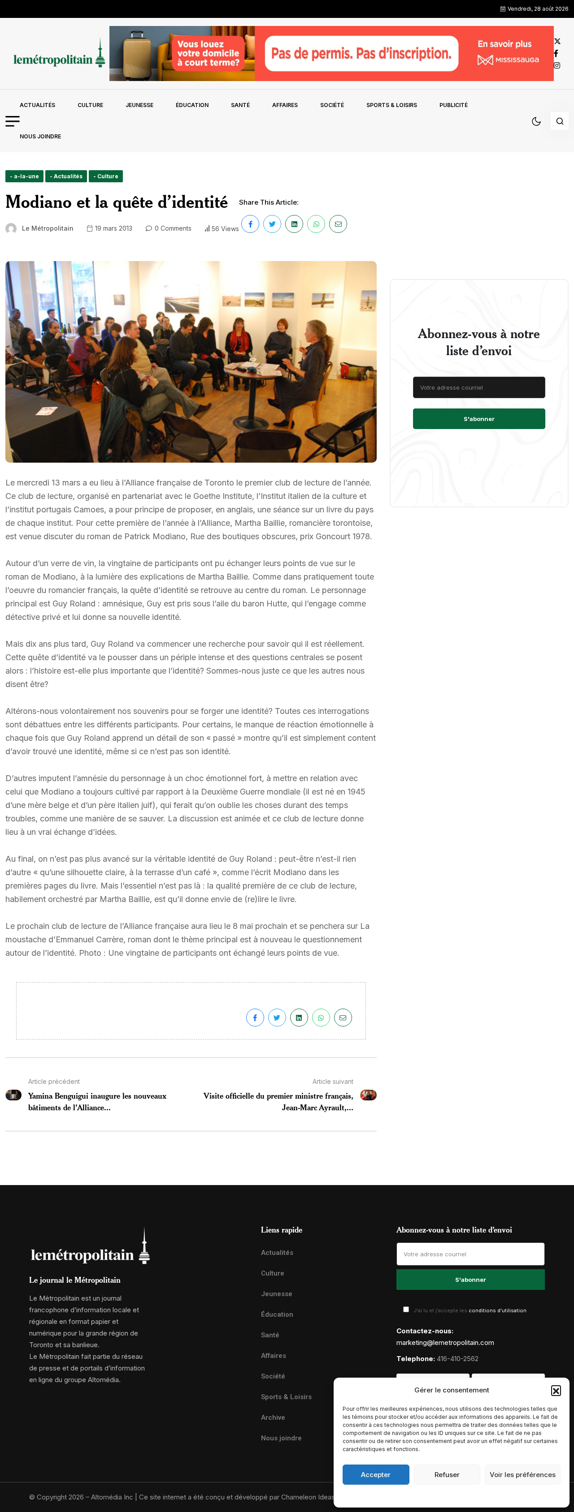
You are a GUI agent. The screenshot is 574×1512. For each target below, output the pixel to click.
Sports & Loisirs (391, 105)
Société (332, 105)
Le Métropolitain (48, 228)
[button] (556, 1390)
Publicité (453, 105)
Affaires (285, 105)
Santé (240, 105)
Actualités (37, 105)
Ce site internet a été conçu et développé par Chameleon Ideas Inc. (243, 1497)
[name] (57, 53)
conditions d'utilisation (497, 1310)
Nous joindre (40, 136)
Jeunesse (139, 105)
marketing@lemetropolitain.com (445, 1342)
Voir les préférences (523, 1474)
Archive (273, 1417)
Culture (90, 105)
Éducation (192, 105)
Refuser (447, 1474)
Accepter (376, 1474)
